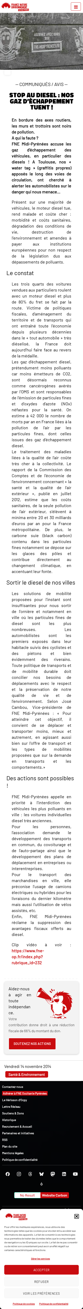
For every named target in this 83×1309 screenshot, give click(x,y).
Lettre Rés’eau (11, 1106)
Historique (9, 1120)
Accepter (41, 1270)
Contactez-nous (12, 1086)
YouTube (75, 1174)
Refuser (41, 1282)
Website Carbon (54, 1195)
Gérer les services (40, 1258)
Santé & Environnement (27, 1074)
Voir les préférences (41, 1293)
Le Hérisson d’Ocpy (14, 1100)
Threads (30, 1174)
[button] (76, 1216)
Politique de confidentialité (53, 1303)
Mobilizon (41, 1184)
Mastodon (52, 1174)
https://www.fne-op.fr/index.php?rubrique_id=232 (28, 956)
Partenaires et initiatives (18, 1133)
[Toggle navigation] (76, 6)
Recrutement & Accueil (17, 1126)
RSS (4, 1140)
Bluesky (41, 1174)
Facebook (7, 1174)
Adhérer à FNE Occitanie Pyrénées (25, 1093)
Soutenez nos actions (32, 1043)
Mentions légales (13, 1153)
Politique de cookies (24, 1303)
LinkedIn (64, 1174)
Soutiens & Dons (13, 1113)
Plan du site (9, 1146)
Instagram (19, 1174)
